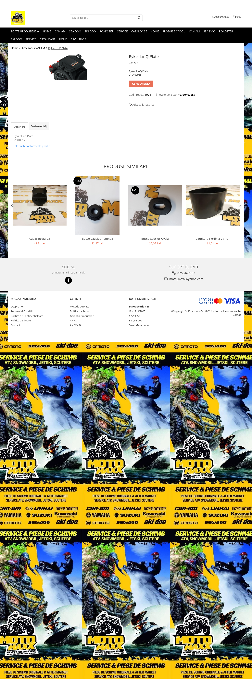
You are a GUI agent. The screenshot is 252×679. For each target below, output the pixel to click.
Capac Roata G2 (39, 238)
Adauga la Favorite (143, 104)
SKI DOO (90, 31)
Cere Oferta (141, 83)
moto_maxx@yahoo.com (186, 279)
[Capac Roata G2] (40, 205)
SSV (73, 39)
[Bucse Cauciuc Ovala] (155, 205)
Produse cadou (173, 31)
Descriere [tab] (19, 126)
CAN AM (60, 31)
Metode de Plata (79, 306)
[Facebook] (68, 280)
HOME (63, 39)
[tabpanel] (67, 66)
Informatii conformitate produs (32, 146)
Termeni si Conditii (21, 311)
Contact (15, 325)
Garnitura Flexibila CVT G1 (212, 238)
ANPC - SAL (76, 325)
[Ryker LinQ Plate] (67, 66)
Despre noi (17, 306)
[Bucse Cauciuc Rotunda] (97, 205)
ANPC (73, 320)
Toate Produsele (24, 31)
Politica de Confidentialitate (27, 316)
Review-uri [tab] (39, 126)
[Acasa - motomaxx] (30, 18)
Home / (16, 48)
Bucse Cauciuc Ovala (155, 238)
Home (47, 31)
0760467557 (186, 273)
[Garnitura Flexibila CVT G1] (213, 205)
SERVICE (122, 31)
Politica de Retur (79, 311)
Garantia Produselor (82, 316)
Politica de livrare (21, 320)
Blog (82, 39)
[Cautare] (139, 18)
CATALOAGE (139, 31)
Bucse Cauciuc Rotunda (97, 238)
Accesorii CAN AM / (35, 48)
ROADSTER (106, 31)
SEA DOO (75, 31)
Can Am (133, 62)
